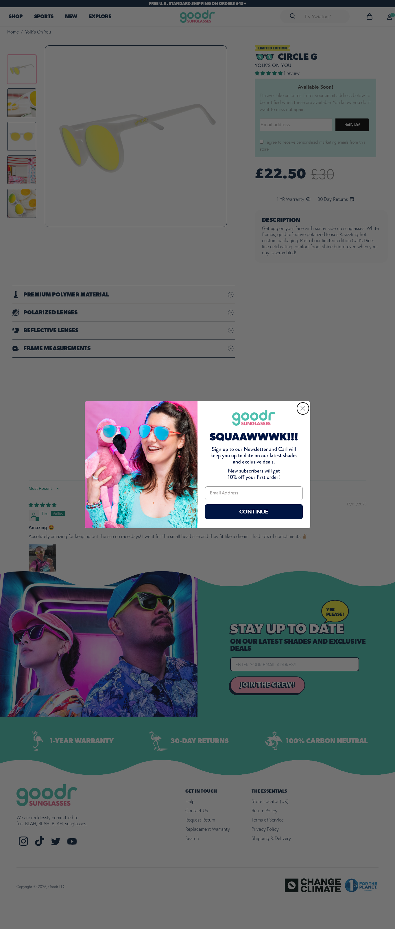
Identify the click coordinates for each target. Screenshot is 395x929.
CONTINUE (253, 512)
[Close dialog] (303, 408)
